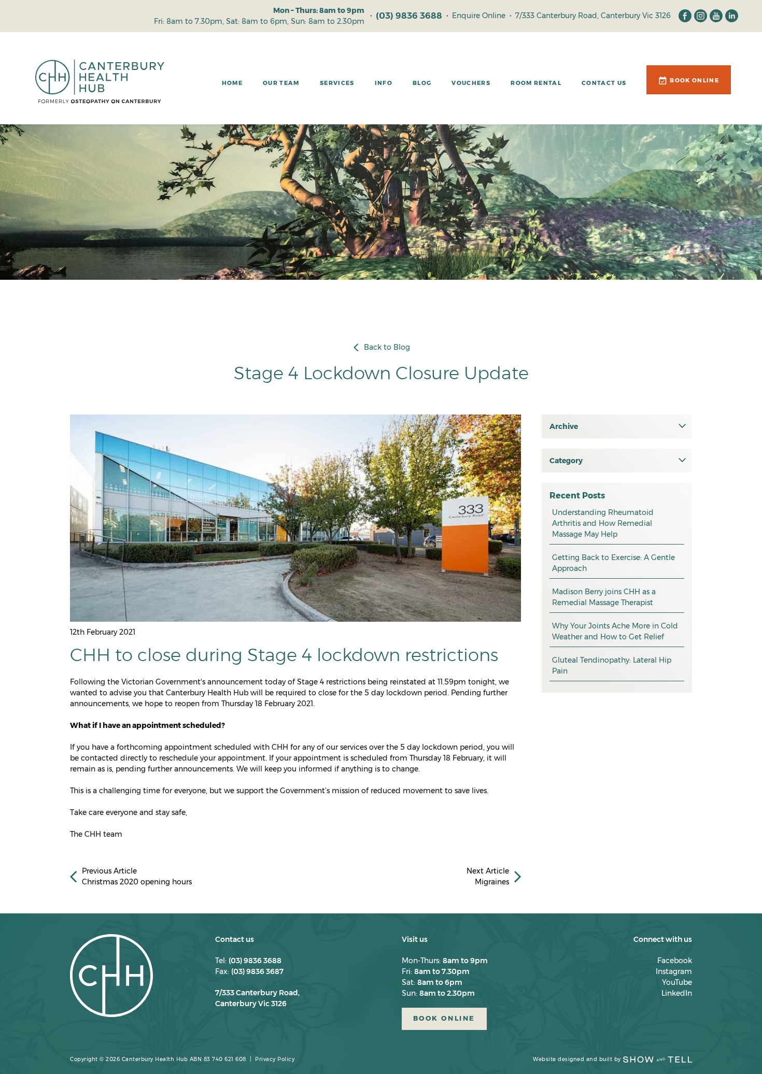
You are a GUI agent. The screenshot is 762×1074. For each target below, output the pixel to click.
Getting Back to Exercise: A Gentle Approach (613, 563)
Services (337, 83)
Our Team (281, 83)
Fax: (249, 971)
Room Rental (536, 83)
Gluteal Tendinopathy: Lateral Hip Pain (611, 665)
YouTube (677, 982)
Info (383, 83)
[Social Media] (685, 15)
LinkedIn (676, 993)
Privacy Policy (274, 1059)
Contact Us (604, 83)
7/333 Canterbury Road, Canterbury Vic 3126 (593, 15)
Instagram (674, 971)
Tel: (248, 960)
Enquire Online (478, 15)
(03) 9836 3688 (409, 15)
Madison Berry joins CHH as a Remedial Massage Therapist (604, 597)
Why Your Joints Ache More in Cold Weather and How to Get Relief (615, 631)
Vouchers (470, 83)
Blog (422, 83)
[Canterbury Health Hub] (99, 86)
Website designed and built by (577, 1059)
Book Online (694, 80)
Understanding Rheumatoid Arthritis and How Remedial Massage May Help (603, 523)
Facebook (674, 960)
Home (232, 83)
